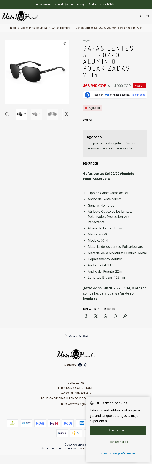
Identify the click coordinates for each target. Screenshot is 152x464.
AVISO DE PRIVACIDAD (76, 393)
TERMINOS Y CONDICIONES (76, 388)
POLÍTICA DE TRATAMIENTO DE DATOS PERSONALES (76, 398)
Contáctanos (76, 382)
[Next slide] (66, 114)
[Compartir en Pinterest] (115, 316)
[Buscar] (139, 16)
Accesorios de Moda (34, 27)
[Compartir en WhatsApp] (105, 316)
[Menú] (132, 16)
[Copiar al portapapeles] (125, 316)
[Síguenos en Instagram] (80, 365)
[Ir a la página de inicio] (21, 16)
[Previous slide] (8, 114)
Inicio (13, 27)
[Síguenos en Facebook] (86, 365)
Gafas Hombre (61, 27)
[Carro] (147, 16)
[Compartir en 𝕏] (96, 316)
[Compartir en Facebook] (86, 316)
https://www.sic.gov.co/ (76, 404)
